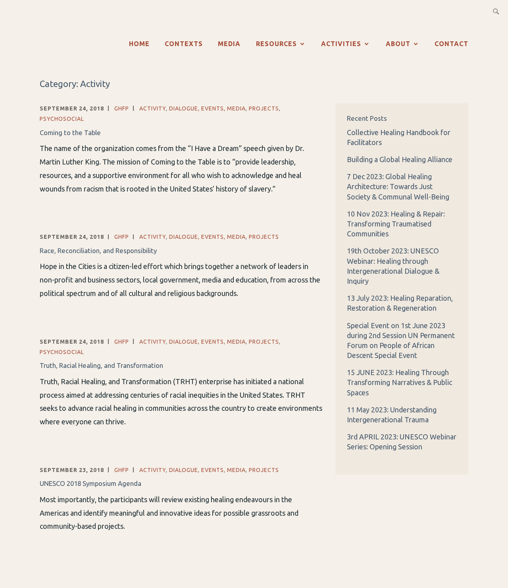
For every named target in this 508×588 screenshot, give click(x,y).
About (398, 43)
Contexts (184, 43)
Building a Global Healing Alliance (400, 159)
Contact (451, 43)
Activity (152, 108)
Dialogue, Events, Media (207, 108)
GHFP (121, 108)
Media (229, 43)
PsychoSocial (62, 119)
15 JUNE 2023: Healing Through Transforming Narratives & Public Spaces (399, 382)
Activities (341, 43)
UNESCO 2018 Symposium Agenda (90, 483)
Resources (276, 43)
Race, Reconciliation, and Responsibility (98, 250)
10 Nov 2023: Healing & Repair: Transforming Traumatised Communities (396, 224)
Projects (264, 108)
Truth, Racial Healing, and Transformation (101, 365)
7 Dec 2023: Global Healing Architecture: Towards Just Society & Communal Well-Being (398, 186)
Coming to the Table (70, 132)
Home (139, 43)
